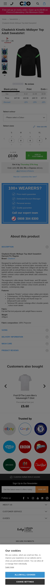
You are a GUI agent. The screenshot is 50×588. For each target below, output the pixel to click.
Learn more (9, 567)
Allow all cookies (25, 575)
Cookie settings (25, 582)
